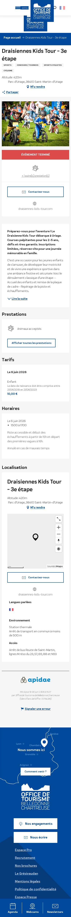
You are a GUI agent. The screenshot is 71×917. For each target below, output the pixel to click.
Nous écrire (38, 837)
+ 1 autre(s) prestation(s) (35, 175)
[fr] (62, 8)
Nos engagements (38, 824)
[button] (62, 8)
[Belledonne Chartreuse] (35, 796)
